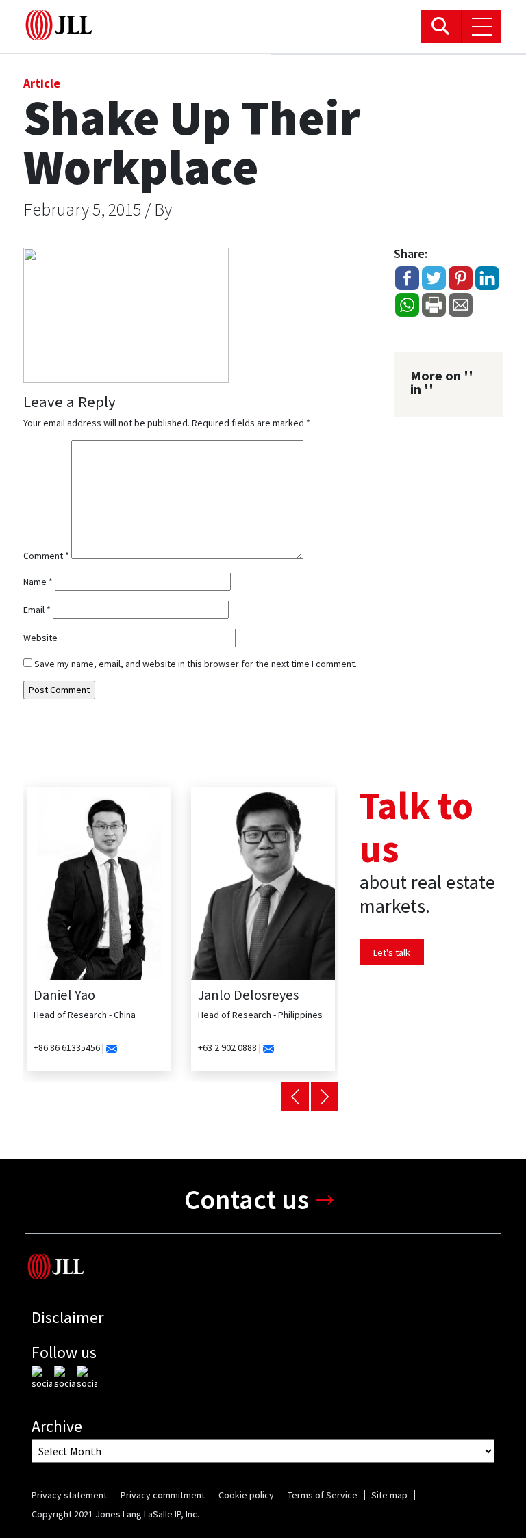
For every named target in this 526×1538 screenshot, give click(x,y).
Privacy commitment (163, 1495)
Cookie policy (246, 1495)
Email (37, 609)
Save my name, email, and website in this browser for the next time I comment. (195, 663)
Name (38, 581)
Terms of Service (323, 1495)
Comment (46, 555)
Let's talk (391, 952)
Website (40, 637)
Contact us (246, 1199)
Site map (389, 1495)
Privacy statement (69, 1495)
